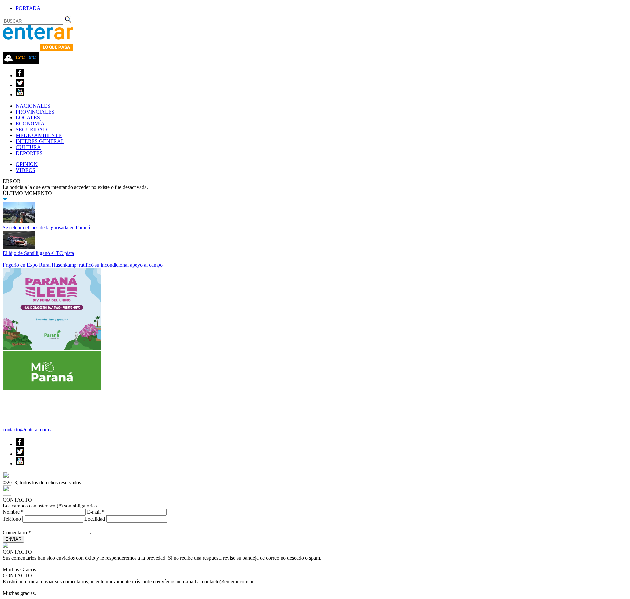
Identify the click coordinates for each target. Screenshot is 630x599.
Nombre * (13, 512)
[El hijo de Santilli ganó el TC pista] (19, 247)
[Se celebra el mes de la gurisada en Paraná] (19, 221)
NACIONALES (33, 106)
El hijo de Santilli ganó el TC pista (38, 253)
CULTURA (28, 147)
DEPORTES (29, 153)
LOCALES (28, 117)
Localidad (94, 519)
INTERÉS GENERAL (40, 141)
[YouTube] (20, 94)
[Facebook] (20, 75)
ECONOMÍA (30, 123)
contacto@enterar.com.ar (28, 429)
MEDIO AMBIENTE (39, 135)
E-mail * (96, 512)
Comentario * (17, 532)
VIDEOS (25, 170)
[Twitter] (20, 85)
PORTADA (28, 8)
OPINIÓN (27, 164)
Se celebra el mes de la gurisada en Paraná (46, 227)
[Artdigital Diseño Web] (7, 494)
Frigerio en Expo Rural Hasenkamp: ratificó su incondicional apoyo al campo (83, 265)
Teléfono (12, 519)
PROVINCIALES (35, 111)
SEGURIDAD (31, 129)
